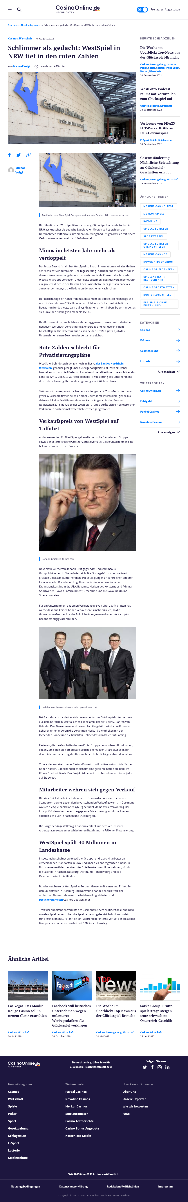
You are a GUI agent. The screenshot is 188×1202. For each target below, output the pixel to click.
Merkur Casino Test (158, 206)
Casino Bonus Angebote (82, 1128)
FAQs (126, 1114)
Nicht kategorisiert (31, 25)
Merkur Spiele (154, 213)
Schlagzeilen (17, 1136)
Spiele (151, 68)
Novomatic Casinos (158, 261)
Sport (176, 68)
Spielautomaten (155, 228)
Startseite (13, 25)
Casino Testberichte (79, 1121)
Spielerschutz (164, 68)
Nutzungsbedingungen (25, 1186)
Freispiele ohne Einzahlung (155, 304)
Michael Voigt (21, 66)
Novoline (150, 221)
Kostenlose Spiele (157, 294)
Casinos (13, 38)
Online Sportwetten (159, 287)
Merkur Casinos (155, 254)
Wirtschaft (25, 38)
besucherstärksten (51, 900)
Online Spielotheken (159, 269)
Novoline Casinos (151, 422)
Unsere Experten (134, 1099)
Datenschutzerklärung (73, 1186)
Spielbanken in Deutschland (154, 278)
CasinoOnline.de (150, 391)
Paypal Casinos (76, 1091)
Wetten (144, 71)
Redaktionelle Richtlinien (123, 1186)
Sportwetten (153, 236)
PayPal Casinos (149, 412)
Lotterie (171, 64)
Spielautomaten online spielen (155, 245)
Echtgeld (146, 401)
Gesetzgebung (158, 64)
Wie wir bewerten (135, 1106)
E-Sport (144, 140)
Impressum (165, 1186)
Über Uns (129, 1091)
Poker (143, 68)
